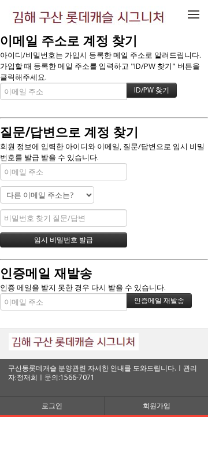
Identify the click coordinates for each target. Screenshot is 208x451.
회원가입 (156, 406)
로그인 (52, 406)
